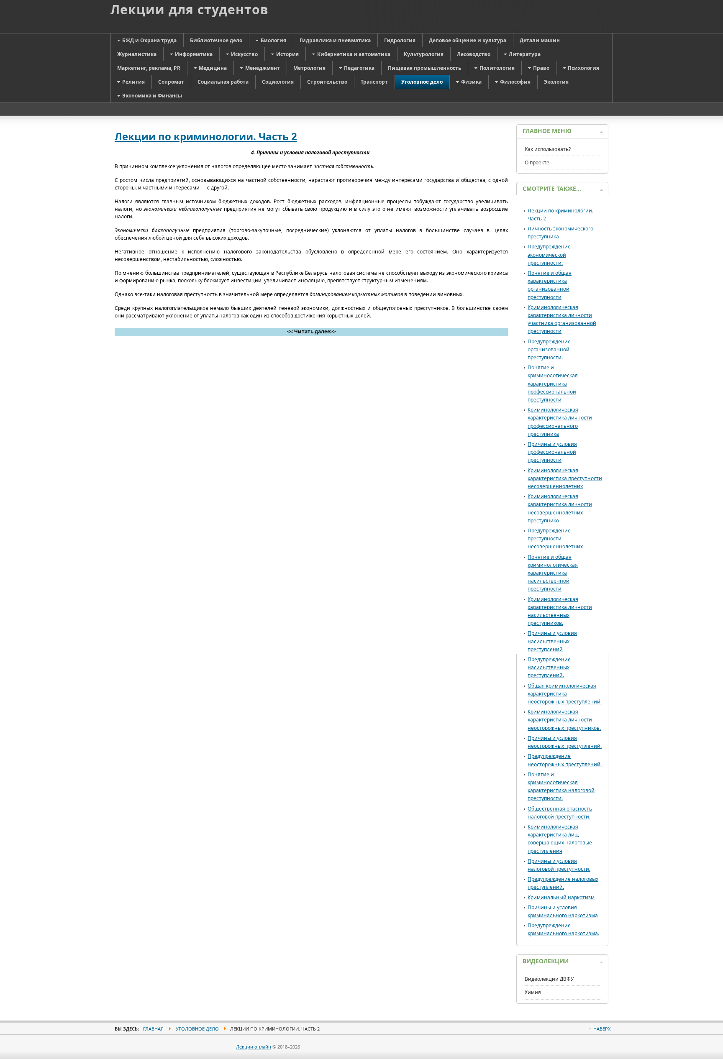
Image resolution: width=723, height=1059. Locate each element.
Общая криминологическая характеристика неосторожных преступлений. (565, 693)
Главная (153, 1029)
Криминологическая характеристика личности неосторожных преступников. (564, 719)
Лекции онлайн (253, 1047)
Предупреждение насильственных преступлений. (549, 667)
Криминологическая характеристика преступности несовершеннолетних (565, 478)
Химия (533, 992)
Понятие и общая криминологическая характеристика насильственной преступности (553, 573)
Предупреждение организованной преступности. (549, 349)
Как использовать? (548, 149)
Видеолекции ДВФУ (549, 978)
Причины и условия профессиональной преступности (552, 451)
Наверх (601, 1029)
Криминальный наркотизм (561, 897)
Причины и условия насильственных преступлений (552, 640)
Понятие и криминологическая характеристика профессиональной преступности (553, 383)
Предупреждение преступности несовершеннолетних (555, 538)
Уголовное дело (197, 1029)
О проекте (537, 162)
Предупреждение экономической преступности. (549, 254)
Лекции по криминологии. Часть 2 (206, 136)
